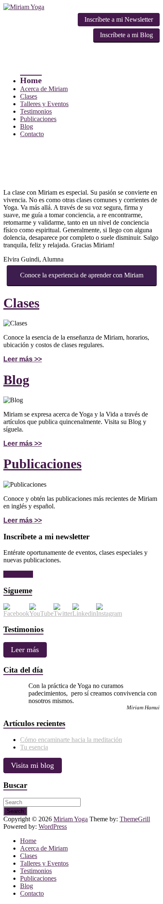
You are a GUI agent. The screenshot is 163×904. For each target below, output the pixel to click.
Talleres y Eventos (44, 103)
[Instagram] (109, 613)
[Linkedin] (84, 613)
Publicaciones (38, 118)
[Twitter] (62, 613)
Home (31, 80)
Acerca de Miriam (44, 88)
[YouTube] (41, 613)
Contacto (32, 133)
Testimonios (36, 111)
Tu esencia (34, 747)
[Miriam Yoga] (23, 6)
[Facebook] (16, 613)
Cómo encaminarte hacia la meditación (71, 739)
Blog (26, 126)
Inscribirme (18, 574)
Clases (28, 96)
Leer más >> (22, 359)
